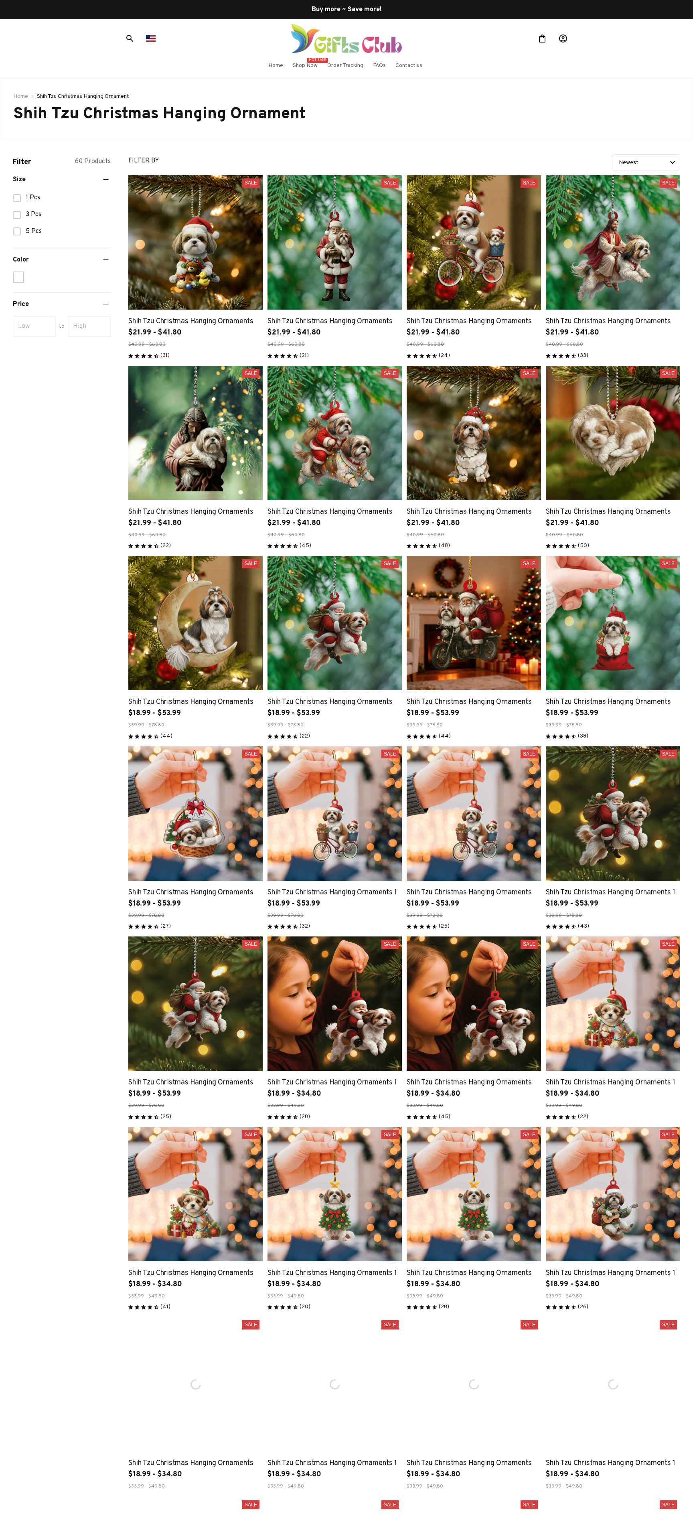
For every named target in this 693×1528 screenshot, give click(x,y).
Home (20, 96)
